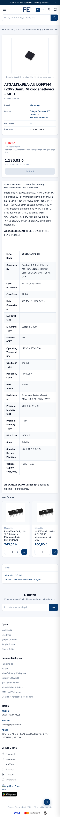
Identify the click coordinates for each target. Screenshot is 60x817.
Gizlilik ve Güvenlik (10, 678)
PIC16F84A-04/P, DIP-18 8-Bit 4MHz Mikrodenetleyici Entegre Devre (15, 535)
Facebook (10, 754)
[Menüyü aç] (4, 9)
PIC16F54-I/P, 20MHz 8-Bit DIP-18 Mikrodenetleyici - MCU (45, 535)
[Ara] (54, 18)
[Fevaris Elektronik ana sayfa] (27, 10)
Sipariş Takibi (8, 649)
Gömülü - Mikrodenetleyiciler (39, 116)
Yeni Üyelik (7, 630)
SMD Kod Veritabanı (11, 692)
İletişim (5, 668)
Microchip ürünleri (13, 575)
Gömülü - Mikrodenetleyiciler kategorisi (23, 579)
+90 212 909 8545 (11, 715)
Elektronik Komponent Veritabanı (17, 696)
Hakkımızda (7, 664)
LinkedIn (10, 774)
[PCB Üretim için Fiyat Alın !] (47, 802)
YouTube (10, 764)
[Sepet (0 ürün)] (55, 10)
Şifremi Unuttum (9, 639)
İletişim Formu (8, 644)
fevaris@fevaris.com (11, 724)
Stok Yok (30, 171)
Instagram (10, 759)
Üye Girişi (6, 635)
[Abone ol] (53, 607)
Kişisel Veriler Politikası (12, 687)
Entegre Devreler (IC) (40, 111)
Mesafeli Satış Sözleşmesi (14, 673)
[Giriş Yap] (49, 10)
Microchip (35, 105)
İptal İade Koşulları (10, 682)
